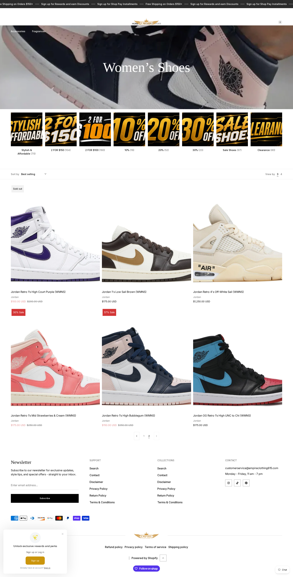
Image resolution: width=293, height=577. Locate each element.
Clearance (266, 150)
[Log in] (267, 22)
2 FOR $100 (95, 150)
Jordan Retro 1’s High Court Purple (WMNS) (38, 291)
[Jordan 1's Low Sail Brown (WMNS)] (146, 236)
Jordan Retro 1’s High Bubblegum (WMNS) (128, 415)
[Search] (259, 22)
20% (163, 150)
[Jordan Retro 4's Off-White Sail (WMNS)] (237, 236)
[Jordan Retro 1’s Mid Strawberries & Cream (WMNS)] (55, 359)
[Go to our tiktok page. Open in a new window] (237, 483)
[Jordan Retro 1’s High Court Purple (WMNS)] (55, 236)
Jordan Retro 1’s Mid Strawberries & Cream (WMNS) (43, 415)
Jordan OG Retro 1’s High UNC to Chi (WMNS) (222, 415)
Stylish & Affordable (27, 152)
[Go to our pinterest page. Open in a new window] (246, 483)
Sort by (15, 174)
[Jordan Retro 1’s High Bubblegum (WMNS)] (146, 359)
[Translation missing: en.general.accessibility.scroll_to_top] (163, 558)
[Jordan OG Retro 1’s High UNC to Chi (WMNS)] (237, 359)
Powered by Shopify (145, 558)
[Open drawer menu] (13, 15)
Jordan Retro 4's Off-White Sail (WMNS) (218, 291)
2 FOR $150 (61, 150)
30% (198, 150)
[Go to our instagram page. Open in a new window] (228, 483)
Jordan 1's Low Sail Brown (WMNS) (124, 291)
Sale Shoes (232, 150)
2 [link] (149, 436)
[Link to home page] (146, 535)
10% (129, 150)
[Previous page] (136, 436)
